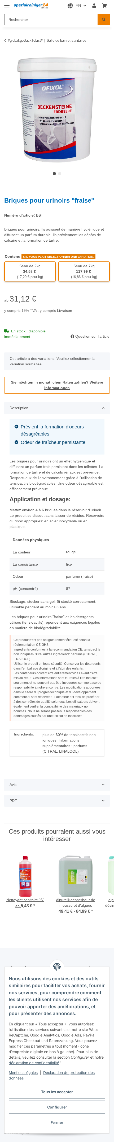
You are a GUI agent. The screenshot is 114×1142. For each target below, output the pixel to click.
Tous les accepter (57, 1092)
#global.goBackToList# (25, 40)
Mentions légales (23, 1072)
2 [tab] (59, 173)
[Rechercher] (104, 19)
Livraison (64, 310)
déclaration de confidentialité (34, 1062)
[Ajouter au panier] (8, 55)
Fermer (57, 1122)
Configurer (57, 1107)
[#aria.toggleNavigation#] (7, 3)
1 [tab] (54, 173)
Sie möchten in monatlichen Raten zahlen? (57, 385)
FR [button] (78, 5)
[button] (94, 6)
